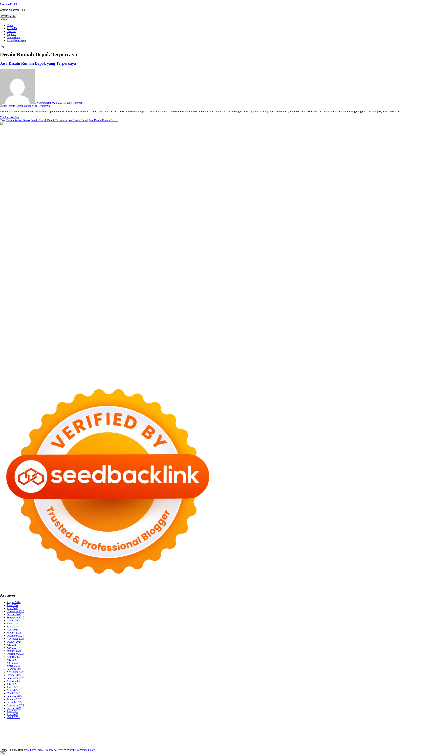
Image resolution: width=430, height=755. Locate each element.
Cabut (316, 741)
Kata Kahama (35, 726)
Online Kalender (200, 732)
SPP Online (266, 729)
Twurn (11, 726)
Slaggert (281, 726)
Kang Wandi (168, 738)
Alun (162, 741)
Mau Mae (398, 735)
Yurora (164, 726)
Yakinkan (127, 744)
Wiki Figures (173, 723)
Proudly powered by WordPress (62, 749)
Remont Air (182, 735)
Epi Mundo (21, 726)
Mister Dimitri (135, 729)
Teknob (364, 735)
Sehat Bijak (106, 741)
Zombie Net (43, 729)
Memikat (106, 744)
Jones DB (311, 735)
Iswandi (107, 738)
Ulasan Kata (28, 744)
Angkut (202, 741)
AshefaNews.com (16, 40)
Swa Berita (127, 726)
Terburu (308, 741)
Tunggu (11, 744)
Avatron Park (395, 723)
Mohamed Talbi (8, 4)
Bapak (53, 744)
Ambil (173, 741)
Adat (150, 741)
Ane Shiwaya (12, 732)
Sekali (143, 744)
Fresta (239, 726)
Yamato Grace (85, 726)
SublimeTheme (35, 749)
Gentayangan (42, 744)
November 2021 (15, 705)
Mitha (197, 726)
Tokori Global (63, 735)
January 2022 (14, 699)
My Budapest (96, 735)
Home (10, 25)
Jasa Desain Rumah (78, 120)
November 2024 (15, 638)
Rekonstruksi (150, 729)
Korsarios (245, 732)
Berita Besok (365, 738)
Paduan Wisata (23, 741)
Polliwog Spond (135, 723)
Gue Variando (413, 732)
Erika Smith (308, 729)
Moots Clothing (406, 726)
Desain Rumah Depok (18, 120)
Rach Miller (217, 729)
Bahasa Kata (352, 744)
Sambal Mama (309, 726)
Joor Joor (130, 732)
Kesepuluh (164, 744)
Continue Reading (9, 117)
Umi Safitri (69, 741)
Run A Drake (111, 735)
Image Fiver (58, 723)
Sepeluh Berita (289, 744)
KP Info (335, 726)
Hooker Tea (385, 729)
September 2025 (15, 617)
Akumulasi (183, 741)
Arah (216, 741)
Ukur (18, 744)
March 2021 (13, 717)
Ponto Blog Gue (144, 732)
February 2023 (14, 668)
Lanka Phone (81, 723)
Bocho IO (138, 735)
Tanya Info (323, 744)
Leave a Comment (73, 102)
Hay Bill (170, 735)
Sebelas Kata (419, 738)
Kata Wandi (138, 738)
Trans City (374, 735)
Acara (134, 741)
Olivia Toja (139, 726)
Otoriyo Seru (373, 732)
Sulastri (19, 729)
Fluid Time (67, 732)
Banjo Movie (126, 735)
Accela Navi (260, 723)
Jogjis (221, 726)
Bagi (221, 741)
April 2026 (12, 608)
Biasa (292, 741)
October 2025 (14, 614)
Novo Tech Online (60, 729)
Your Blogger (392, 738)
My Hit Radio (294, 726)
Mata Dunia (353, 735)
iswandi (60, 738)
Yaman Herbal (34, 735)
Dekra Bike (185, 732)
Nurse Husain (7, 729)
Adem (356, 741)
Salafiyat (48, 726)
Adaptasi (142, 741)
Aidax (343, 726)
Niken (9, 738)
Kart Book (245, 729)
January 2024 (14, 650)
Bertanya (117, 741)
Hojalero (75, 729)
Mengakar (365, 741)
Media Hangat (337, 744)
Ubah (3, 744)
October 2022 (14, 675)
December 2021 (15, 702)
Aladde (273, 726)
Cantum (324, 741)
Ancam (193, 741)
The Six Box (319, 732)
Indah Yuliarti (82, 741)
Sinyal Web (337, 738)
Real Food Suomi (219, 732)
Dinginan (63, 744)
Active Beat (49, 735)
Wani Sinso (262, 726)
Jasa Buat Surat (389, 726)
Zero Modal (233, 723)
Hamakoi (375, 726)
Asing (209, 741)
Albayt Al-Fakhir (367, 723)
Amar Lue (418, 729)
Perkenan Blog (246, 744)
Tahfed (407, 735)
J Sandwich (209, 735)
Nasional (11, 31)
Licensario (289, 732)
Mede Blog (39, 732)
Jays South (230, 726)
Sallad (112, 729)
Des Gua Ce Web (241, 735)
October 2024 (14, 641)
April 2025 (12, 629)
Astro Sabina (410, 723)
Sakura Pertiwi (39, 741)
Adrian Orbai (294, 729)
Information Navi (296, 735)
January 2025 (14, 632)
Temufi (395, 729)
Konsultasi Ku (199, 744)
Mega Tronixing (342, 729)
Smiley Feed (280, 729)
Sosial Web (379, 738)
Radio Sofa (50, 738)
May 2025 (12, 626)
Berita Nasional (322, 738)
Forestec (160, 735)
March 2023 (13, 665)
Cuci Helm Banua (122, 738)
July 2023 (12, 659)
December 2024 (15, 635)
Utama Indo (324, 726)
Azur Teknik (28, 723)
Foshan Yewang (204, 723)
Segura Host (358, 729)
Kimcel (70, 723)
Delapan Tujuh (44, 723)
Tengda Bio (372, 729)
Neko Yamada (187, 723)
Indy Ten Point (304, 732)
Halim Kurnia (55, 741)
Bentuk (300, 741)
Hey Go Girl (105, 723)
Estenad (365, 726)
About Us (12, 28)
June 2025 (12, 623)
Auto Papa (382, 723)
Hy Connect (354, 726)
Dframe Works (275, 723)
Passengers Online (329, 723)
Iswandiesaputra (73, 738)
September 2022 (15, 678)
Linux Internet (223, 735)
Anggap (382, 741)
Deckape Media (80, 735)
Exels (236, 729)
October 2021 (14, 708)
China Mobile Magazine (197, 729)
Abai (156, 741)
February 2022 (14, 696)
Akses (374, 741)
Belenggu (283, 741)
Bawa (256, 741)
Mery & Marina (89, 729)
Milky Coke (386, 732)
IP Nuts (361, 732)
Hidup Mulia (177, 729)
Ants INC (313, 723)
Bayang (243, 741)
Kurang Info (290, 738)
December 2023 (15, 653)
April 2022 (12, 690)
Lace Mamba (120, 723)
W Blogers (71, 726)
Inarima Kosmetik (273, 732)
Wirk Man (417, 735)
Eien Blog (103, 729)
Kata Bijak (188, 726)
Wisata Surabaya (325, 735)
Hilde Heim (290, 723)
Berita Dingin (230, 744)
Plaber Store (219, 723)
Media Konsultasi (307, 744)
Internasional (13, 37)
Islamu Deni (100, 726)
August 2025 (13, 620)
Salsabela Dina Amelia (272, 738)
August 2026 (13, 602)
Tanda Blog (275, 744)
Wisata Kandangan (234, 738)
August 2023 (13, 656)
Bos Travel (341, 735)
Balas (235, 741)
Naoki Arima (196, 735)
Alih (167, 741)
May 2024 (12, 647)
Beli (250, 741)
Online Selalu (7, 741)
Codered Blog (53, 732)
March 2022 (13, 693)
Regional (11, 34)
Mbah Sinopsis (209, 726)
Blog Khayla (217, 738)
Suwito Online (21, 738)
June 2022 (12, 687)
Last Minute (257, 732)
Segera (136, 744)
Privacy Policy (87, 749)
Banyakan (73, 744)
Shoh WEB (30, 729)
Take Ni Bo (246, 723)
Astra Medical (333, 732)
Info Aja (94, 741)
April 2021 (12, 714)
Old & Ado (400, 732)
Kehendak (152, 744)
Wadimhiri (302, 723)
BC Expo (159, 732)
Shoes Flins (99, 732)
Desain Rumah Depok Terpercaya (49, 120)
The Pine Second (324, 729)
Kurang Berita (305, 738)
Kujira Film (406, 729)
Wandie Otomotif (185, 738)
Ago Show (163, 729)
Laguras (228, 729)
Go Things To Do (260, 735)
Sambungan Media (181, 744)
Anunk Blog (14, 723)
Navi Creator (36, 738)
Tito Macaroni (278, 735)
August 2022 (13, 681)
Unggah (421, 741)
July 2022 (12, 684)
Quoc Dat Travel (348, 723)
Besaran (84, 744)
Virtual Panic (422, 726)
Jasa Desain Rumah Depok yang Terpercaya (38, 63)
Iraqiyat (77, 732)
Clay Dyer (150, 735)
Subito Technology (155, 723)
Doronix (93, 723)
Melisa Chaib (153, 726)
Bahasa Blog (261, 744)
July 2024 (12, 644)
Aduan (340, 741)
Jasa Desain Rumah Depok (103, 120)
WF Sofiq (122, 729)
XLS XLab (20, 735)
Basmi (228, 741)
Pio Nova (87, 732)
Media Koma (351, 738)
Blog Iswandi (202, 738)
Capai (413, 741)
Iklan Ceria (59, 726)
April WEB (249, 726)
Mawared (234, 732)
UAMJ (10, 735)
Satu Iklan (405, 738)
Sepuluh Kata (215, 744)
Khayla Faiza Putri (93, 738)
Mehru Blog (113, 726)
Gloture (256, 729)
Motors (4, 723)
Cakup (332, 741)
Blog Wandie (252, 738)
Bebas (274, 741)
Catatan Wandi (153, 738)
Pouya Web (26, 732)
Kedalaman (95, 744)
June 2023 (12, 662)
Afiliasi (127, 741)
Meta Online (175, 726)
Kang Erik (386, 735)
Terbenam (265, 741)
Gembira (116, 744)
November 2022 (15, 671)
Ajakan (348, 741)
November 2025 (15, 611)
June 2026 (12, 605)
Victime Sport (349, 732)
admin (41, 102)
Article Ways (171, 732)
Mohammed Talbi (115, 732)
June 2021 (12, 711)
